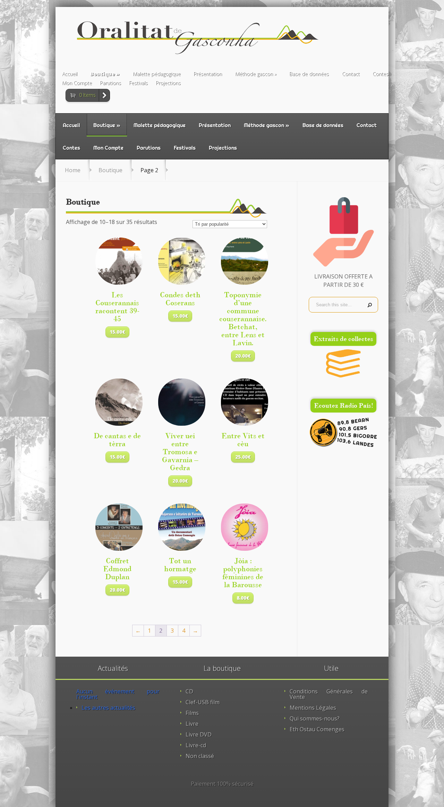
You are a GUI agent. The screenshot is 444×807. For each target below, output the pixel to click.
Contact (351, 74)
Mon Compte (77, 83)
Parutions (110, 83)
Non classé (200, 756)
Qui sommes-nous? (315, 718)
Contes (380, 74)
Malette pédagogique (157, 74)
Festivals (138, 83)
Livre (192, 723)
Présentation (208, 74)
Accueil (69, 74)
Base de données (309, 74)
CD (189, 691)
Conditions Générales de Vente (329, 694)
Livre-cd (196, 745)
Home (72, 170)
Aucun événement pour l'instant (118, 694)
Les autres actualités (108, 708)
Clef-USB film (203, 702)
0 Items (87, 95)
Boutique (102, 74)
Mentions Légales (313, 708)
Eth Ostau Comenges (317, 729)
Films (192, 713)
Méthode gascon (254, 74)
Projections (168, 83)
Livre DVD (199, 734)
